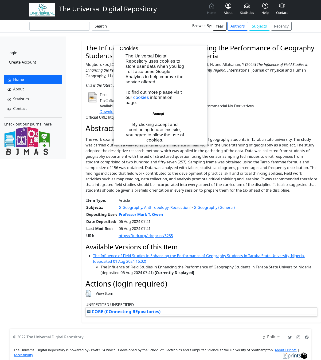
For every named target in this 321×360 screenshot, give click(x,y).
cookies (141, 97)
